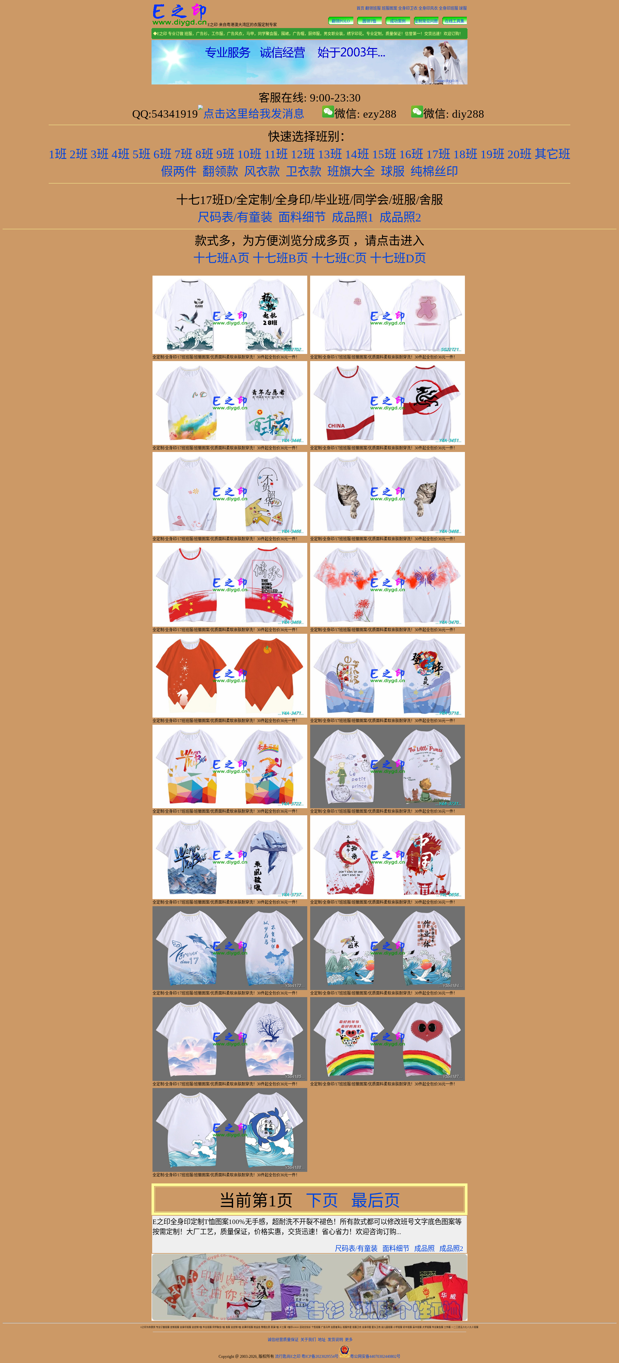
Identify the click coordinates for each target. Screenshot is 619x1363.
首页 (360, 8)
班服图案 (389, 8)
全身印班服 (448, 8)
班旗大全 (351, 171)
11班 (276, 154)
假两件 (179, 171)
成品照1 (353, 217)
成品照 (424, 1248)
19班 (492, 154)
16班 (411, 154)
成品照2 (400, 217)
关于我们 (308, 1340)
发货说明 (335, 1340)
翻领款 (220, 171)
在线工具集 (454, 21)
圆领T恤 (369, 21)
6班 (162, 154)
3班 (100, 154)
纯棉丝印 (434, 171)
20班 (519, 154)
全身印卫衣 (408, 8)
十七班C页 (339, 258)
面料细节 (302, 217)
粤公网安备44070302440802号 (375, 1356)
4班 (121, 154)
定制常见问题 (426, 21)
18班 (465, 154)
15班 (384, 154)
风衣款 (262, 171)
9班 (225, 154)
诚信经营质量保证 (283, 1340)
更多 (349, 1340)
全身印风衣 (428, 8)
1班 (58, 154)
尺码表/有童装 (235, 217)
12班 (303, 154)
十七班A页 (221, 258)
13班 (330, 154)
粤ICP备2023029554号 (320, 1356)
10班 (249, 154)
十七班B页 (280, 258)
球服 (463, 8)
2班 (79, 154)
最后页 (375, 1201)
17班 (438, 154)
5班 (142, 154)
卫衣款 (303, 171)
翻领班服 (373, 8)
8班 (204, 154)
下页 (324, 1201)
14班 (357, 154)
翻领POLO (341, 21)
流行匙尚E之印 (287, 1356)
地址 (322, 1340)
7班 (183, 154)
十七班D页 (398, 258)
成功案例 (398, 21)
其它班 (552, 154)
